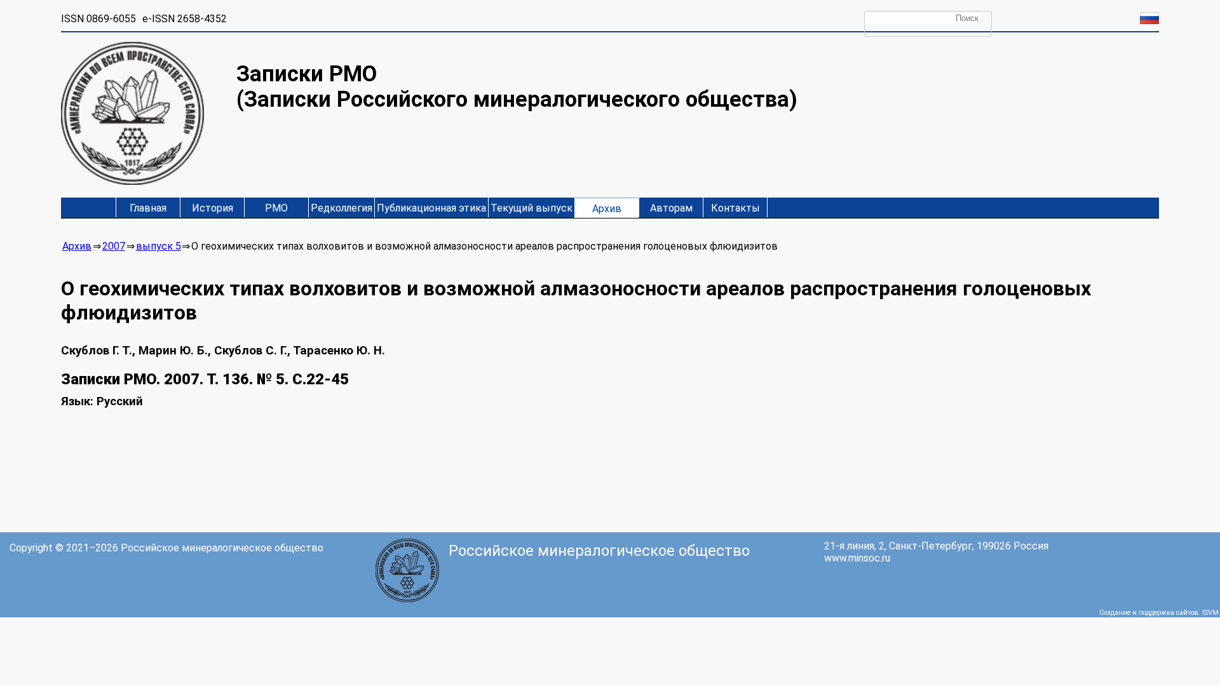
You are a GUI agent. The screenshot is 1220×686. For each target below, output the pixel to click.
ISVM (1210, 613)
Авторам (671, 208)
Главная (148, 208)
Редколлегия (341, 208)
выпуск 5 (158, 246)
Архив (606, 209)
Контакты (735, 208)
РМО (276, 208)
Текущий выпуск (532, 208)
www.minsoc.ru (857, 558)
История (212, 208)
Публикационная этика (431, 208)
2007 (113, 246)
